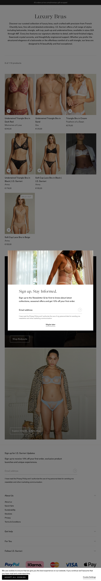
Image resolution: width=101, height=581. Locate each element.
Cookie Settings (89, 577)
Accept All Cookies (15, 577)
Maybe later (50, 324)
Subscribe (79, 310)
